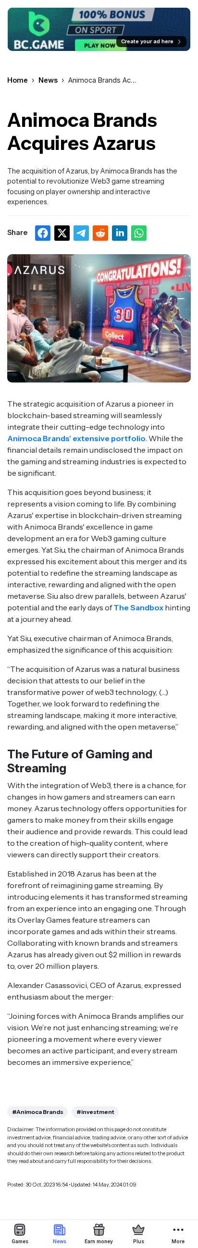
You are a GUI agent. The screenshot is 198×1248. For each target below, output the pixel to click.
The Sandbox (138, 607)
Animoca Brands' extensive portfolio (76, 438)
